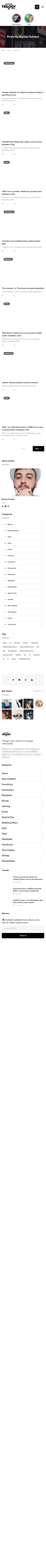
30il (25, 655)
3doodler (36, 655)
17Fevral (25, 643)
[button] (42, 5)
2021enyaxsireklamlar (27, 647)
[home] (12, 7)
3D (30, 655)
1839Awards (34, 643)
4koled (14, 659)
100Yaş (4, 643)
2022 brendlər (12, 651)
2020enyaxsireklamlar (10, 647)
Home (3, 50)
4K (8, 659)
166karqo (17, 643)
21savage (18, 655)
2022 (38, 647)
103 (10, 643)
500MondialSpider (24, 659)
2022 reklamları (8, 655)
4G (3, 659)
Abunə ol (37, 7)
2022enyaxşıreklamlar (27, 651)
